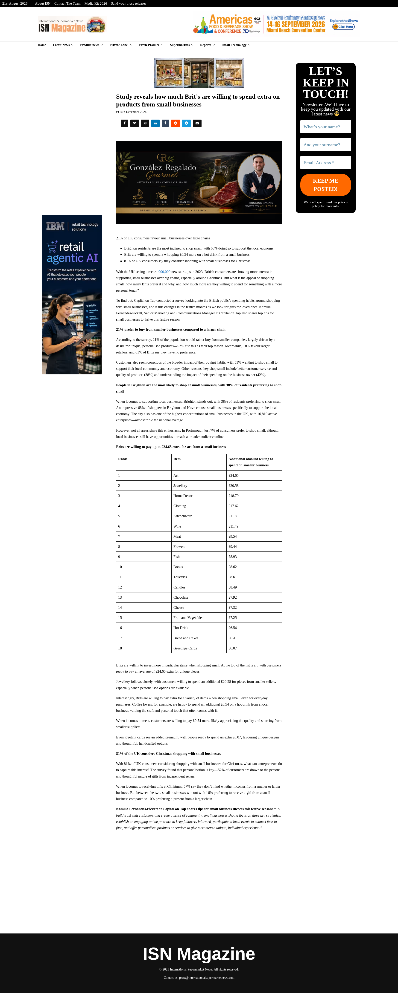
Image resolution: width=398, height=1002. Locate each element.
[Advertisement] (199, 867)
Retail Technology (234, 45)
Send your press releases (128, 3)
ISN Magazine (199, 953)
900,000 (164, 272)
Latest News (61, 45)
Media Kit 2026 (96, 3)
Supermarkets (180, 45)
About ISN (42, 3)
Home (42, 45)
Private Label (119, 45)
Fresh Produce (149, 45)
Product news (89, 45)
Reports (205, 45)
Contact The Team (67, 3)
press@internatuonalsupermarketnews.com (206, 977)
